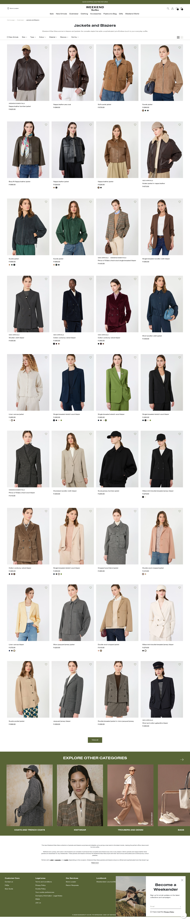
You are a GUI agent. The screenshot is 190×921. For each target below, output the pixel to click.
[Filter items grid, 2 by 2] (182, 37)
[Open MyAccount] (174, 8)
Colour (41, 37)
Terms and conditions (43, 882)
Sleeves (63, 37)
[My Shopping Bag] (181, 8)
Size (23, 37)
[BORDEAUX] (56, 343)
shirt (51, 860)
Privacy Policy (40, 885)
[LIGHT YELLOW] (14, 650)
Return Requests (72, 885)
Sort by (74, 37)
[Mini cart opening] (184, 8)
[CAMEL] (145, 574)
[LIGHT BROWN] (58, 343)
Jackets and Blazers (32, 20)
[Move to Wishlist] (46, 48)
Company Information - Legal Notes (48, 896)
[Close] (182, 880)
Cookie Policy (40, 889)
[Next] (182, 759)
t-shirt (66, 860)
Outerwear (20, 20)
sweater (58, 860)
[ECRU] (12, 420)
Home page (11, 20)
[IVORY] (145, 497)
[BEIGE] (143, 110)
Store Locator (71, 882)
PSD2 (37, 899)
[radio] (143, 110)
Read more (95, 862)
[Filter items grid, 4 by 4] (178, 37)
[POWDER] (58, 420)
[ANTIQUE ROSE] (143, 574)
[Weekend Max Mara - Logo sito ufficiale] (95, 8)
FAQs (7, 885)
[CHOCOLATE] (14, 420)
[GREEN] (61, 420)
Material (52, 37)
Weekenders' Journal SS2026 (107, 882)
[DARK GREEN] (145, 110)
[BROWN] (54, 187)
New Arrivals (13, 37)
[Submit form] (180, 907)
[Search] (168, 8)
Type (32, 37)
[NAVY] (148, 110)
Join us (38, 902)
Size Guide (9, 889)
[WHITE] (9, 420)
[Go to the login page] (172, 8)
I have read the (163, 912)
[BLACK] (56, 187)
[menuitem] (52, 15)
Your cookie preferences (44, 892)
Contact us (9, 882)
